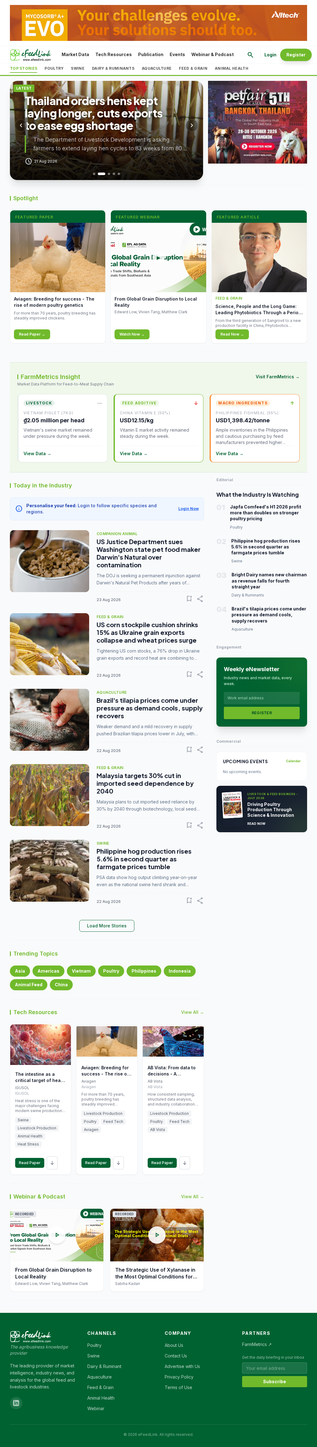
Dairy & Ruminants (113, 68)
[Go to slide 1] (94, 174)
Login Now (188, 508)
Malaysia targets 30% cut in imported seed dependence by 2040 (145, 783)
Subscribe (274, 1381)
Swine (78, 68)
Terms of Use (178, 1387)
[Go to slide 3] (109, 174)
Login (270, 54)
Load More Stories (107, 925)
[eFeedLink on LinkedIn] (16, 1403)
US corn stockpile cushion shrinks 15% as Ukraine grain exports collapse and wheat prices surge (147, 632)
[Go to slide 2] (101, 174)
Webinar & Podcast (212, 54)
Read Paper (30, 1162)
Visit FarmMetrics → (278, 376)
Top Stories (23, 68)
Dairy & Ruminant (104, 1366)
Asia (20, 971)
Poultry (54, 68)
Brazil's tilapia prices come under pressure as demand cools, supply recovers (150, 707)
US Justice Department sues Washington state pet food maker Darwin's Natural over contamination (149, 553)
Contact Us (176, 1355)
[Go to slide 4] (114, 174)
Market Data (75, 54)
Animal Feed (28, 984)
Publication (150, 54)
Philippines (144, 971)
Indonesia (180, 971)
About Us (174, 1345)
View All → (192, 1012)
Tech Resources (113, 54)
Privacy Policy (179, 1376)
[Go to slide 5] (119, 174)
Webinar (95, 1408)
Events (177, 54)
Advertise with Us (182, 1366)
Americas (48, 971)
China (61, 984)
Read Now (256, 823)
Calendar (293, 761)
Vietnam (81, 971)
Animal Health (231, 68)
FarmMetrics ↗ (257, 1344)
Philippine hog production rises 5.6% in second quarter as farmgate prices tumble (144, 858)
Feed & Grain (193, 68)
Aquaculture (157, 68)
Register (296, 54)
